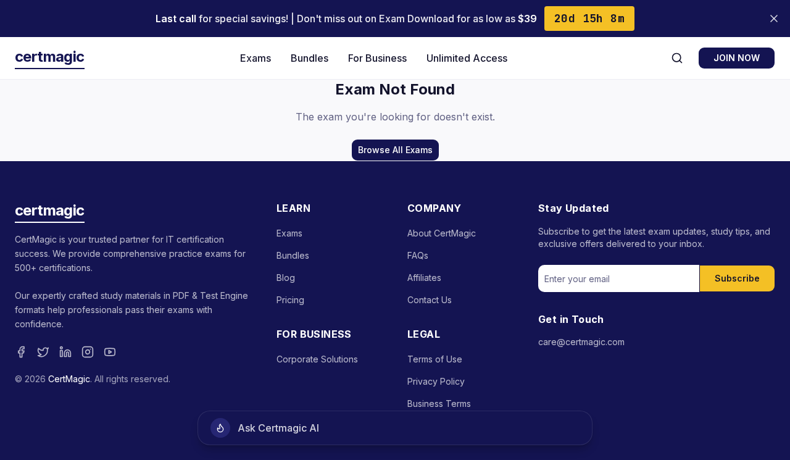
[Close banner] (774, 18)
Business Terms (439, 403)
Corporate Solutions (317, 359)
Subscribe (737, 278)
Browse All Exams (395, 149)
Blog (285, 277)
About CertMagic (441, 233)
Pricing (290, 300)
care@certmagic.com (581, 342)
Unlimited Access (466, 58)
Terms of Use (434, 359)
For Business (377, 58)
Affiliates (424, 277)
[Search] (677, 58)
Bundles (309, 58)
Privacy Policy (436, 381)
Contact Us (429, 300)
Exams (255, 58)
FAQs (417, 255)
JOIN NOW (736, 57)
